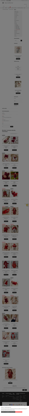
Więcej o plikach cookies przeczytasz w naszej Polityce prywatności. (8, 410)
